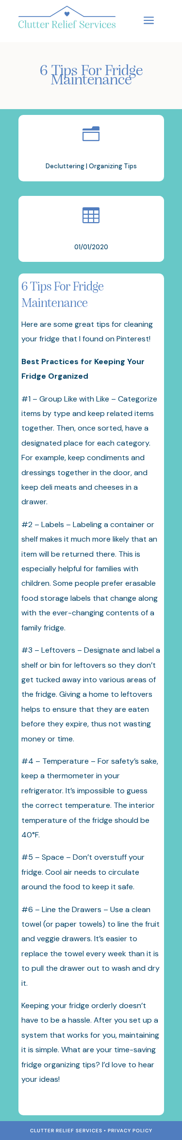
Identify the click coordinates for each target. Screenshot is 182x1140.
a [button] (149, 21)
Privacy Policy (130, 1130)
